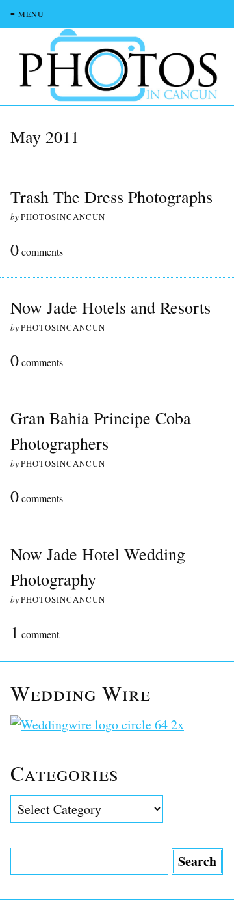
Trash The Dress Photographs (111, 196)
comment (34, 633)
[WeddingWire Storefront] (117, 724)
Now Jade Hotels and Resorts (110, 307)
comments (36, 250)
